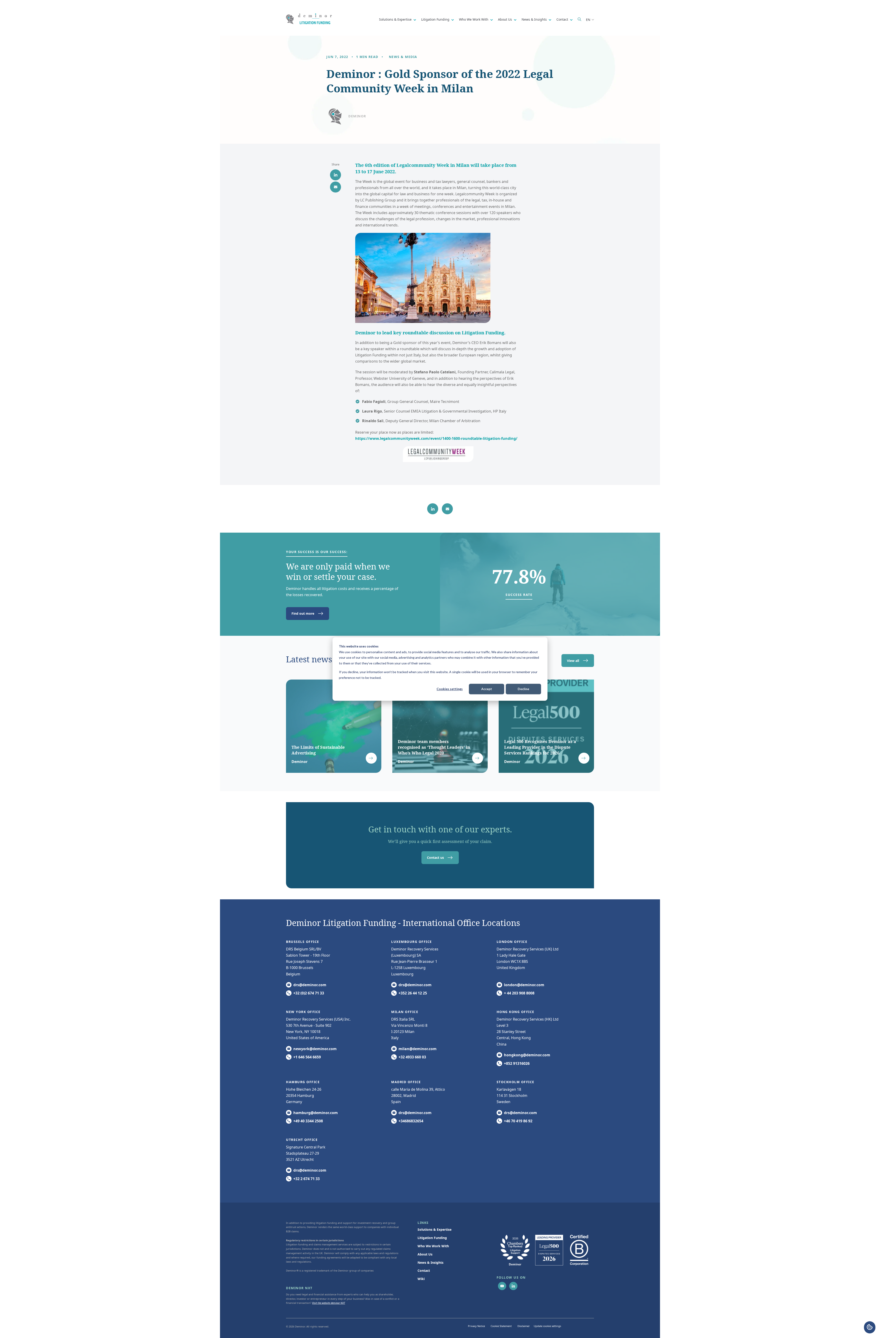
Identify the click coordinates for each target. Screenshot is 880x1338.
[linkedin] (335, 174)
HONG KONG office (515, 1012)
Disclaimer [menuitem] (523, 1326)
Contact (562, 19)
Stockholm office (515, 1082)
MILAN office (404, 1012)
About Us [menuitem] (425, 1254)
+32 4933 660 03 (412, 1057)
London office (512, 941)
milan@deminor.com (418, 1048)
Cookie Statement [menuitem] (501, 1326)
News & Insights (535, 19)
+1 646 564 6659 (307, 1057)
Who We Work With (474, 19)
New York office (303, 1012)
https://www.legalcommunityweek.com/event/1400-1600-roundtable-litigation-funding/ (436, 438)
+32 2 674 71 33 (306, 1178)
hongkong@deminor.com (527, 1054)
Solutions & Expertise (395, 19)
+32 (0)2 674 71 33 (308, 993)
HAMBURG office (303, 1082)
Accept (486, 689)
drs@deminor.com (309, 984)
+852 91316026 (517, 1063)
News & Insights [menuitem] (430, 1262)
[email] (335, 187)
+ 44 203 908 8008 (519, 993)
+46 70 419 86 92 (518, 1120)
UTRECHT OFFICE (302, 1139)
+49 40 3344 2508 (308, 1120)
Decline (523, 689)
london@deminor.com (524, 984)
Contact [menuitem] (424, 1270)
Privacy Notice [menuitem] (476, 1326)
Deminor (357, 116)
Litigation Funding (435, 19)
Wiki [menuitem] (421, 1279)
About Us (505, 19)
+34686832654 (411, 1120)
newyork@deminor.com (315, 1048)
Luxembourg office (411, 941)
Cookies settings (450, 689)
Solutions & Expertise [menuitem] (434, 1229)
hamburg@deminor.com (315, 1112)
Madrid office (406, 1082)
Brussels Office (302, 941)
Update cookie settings (547, 1326)
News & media (403, 57)
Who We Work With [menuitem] (433, 1246)
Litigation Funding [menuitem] (432, 1238)
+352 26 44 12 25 (413, 993)
